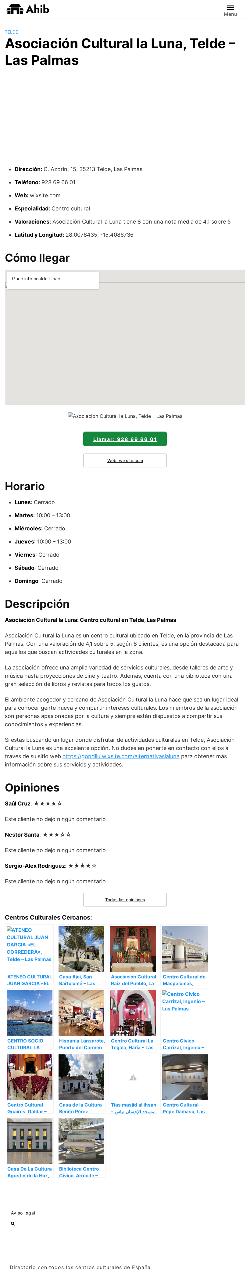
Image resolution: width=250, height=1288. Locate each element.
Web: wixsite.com (125, 460)
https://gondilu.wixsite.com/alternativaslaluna (121, 756)
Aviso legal (23, 1212)
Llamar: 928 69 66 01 (125, 439)
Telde (11, 31)
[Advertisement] (125, 119)
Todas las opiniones (125, 899)
